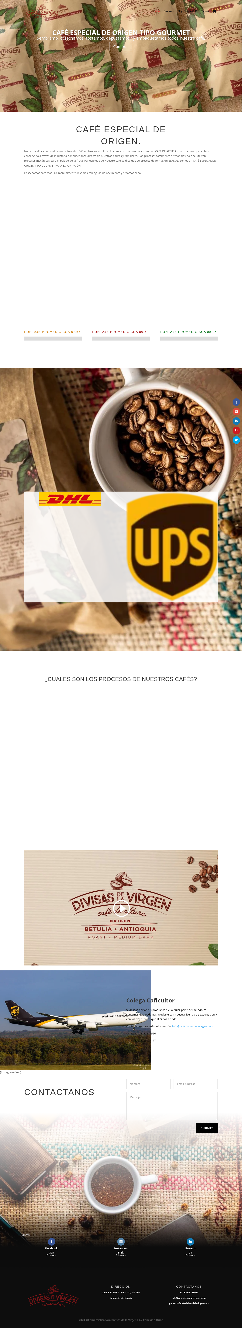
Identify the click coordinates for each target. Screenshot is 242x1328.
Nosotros (169, 11)
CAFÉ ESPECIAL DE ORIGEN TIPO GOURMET (121, 32)
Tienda (205, 11)
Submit (207, 1128)
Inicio (157, 11)
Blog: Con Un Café (187, 11)
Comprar (121, 46)
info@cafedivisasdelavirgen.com (192, 1026)
